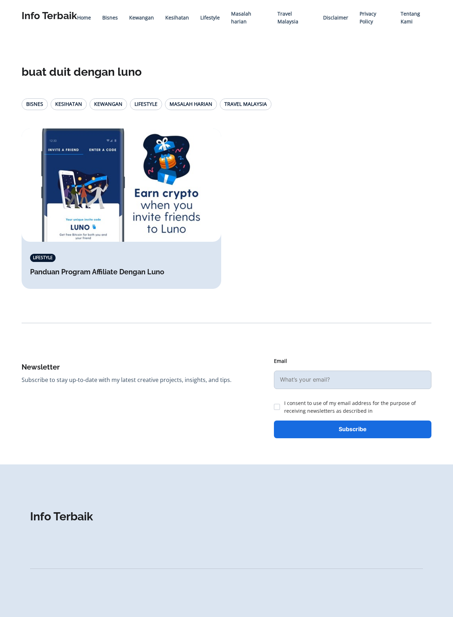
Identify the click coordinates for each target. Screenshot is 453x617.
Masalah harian (191, 104)
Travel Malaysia (245, 104)
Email (280, 361)
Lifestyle (210, 17)
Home (84, 17)
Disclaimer (335, 17)
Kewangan (141, 17)
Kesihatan (177, 17)
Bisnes (110, 17)
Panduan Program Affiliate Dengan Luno (97, 272)
